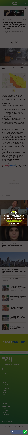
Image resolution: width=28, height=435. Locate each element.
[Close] (27, 209)
